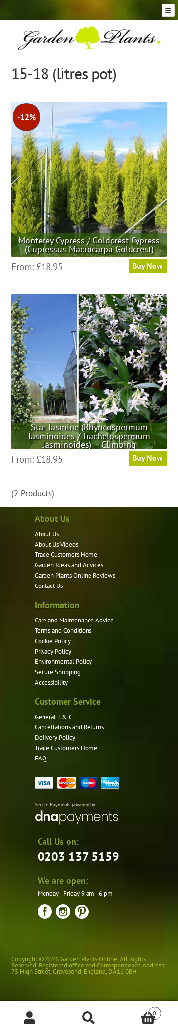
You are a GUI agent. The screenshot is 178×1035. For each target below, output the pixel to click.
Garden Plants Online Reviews (75, 575)
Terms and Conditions (63, 630)
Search (89, 1018)
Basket (137, 1009)
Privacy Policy (53, 651)
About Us (47, 534)
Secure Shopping (58, 672)
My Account (29, 1018)
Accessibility (51, 682)
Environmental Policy (63, 661)
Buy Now (148, 266)
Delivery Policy (55, 737)
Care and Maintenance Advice (74, 620)
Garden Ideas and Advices (69, 565)
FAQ (40, 758)
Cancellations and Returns (69, 727)
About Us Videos (56, 544)
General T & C (53, 717)
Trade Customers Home (66, 555)
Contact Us (49, 586)
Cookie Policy (53, 641)
